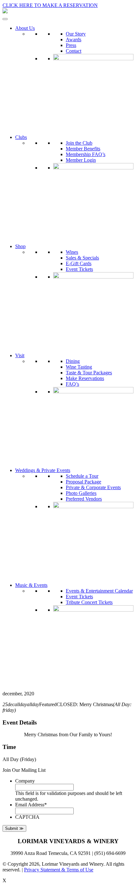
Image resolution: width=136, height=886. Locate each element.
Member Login (81, 160)
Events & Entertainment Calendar (99, 591)
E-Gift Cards (78, 263)
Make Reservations (85, 378)
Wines (72, 252)
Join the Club (79, 143)
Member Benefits (83, 148)
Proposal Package (83, 481)
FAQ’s (72, 384)
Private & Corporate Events (93, 487)
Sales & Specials (82, 257)
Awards (73, 39)
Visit (19, 355)
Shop (20, 246)
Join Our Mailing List (24, 770)
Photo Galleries (81, 493)
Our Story (76, 33)
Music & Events (31, 585)
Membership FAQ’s (85, 154)
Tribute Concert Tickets (89, 602)
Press (71, 45)
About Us (25, 28)
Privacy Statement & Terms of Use (58, 869)
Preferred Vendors (84, 499)
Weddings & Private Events (42, 470)
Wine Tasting (79, 367)
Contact (73, 51)
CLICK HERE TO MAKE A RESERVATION (50, 5)
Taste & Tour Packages (89, 372)
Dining (73, 361)
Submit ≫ (14, 828)
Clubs (21, 137)
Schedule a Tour (82, 476)
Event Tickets (79, 269)
